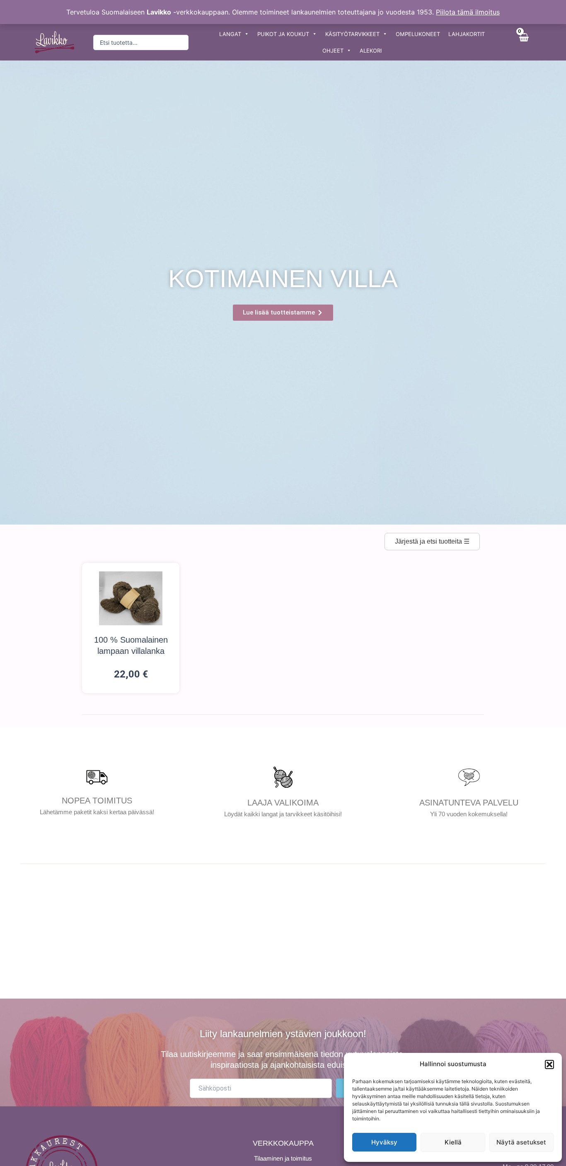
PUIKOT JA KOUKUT (283, 34)
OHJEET (332, 50)
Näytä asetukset (521, 1142)
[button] (549, 1064)
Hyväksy (384, 1142)
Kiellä (453, 1142)
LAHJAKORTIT (466, 34)
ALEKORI (371, 50)
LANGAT (230, 34)
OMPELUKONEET (418, 34)
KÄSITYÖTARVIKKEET (352, 34)
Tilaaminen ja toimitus (283, 1158)
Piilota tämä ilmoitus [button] (468, 12)
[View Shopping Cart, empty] (523, 42)
